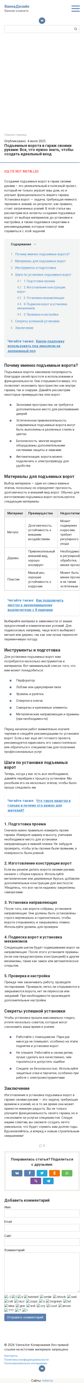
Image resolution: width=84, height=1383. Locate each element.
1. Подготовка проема (39, 281)
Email (8, 1222)
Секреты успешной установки (37, 321)
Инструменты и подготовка (35, 268)
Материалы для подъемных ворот (40, 261)
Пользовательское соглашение (25, 1363)
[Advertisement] (42, 82)
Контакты (11, 1355)
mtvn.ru (47, 1381)
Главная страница (15, 134)
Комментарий (14, 1250)
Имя (7, 1207)
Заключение (24, 328)
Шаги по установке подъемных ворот (43, 275)
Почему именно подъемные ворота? (42, 254)
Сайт (7, 1236)
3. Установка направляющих (44, 298)
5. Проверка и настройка (41, 314)
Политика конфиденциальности (26, 1359)
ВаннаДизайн (17, 6)
